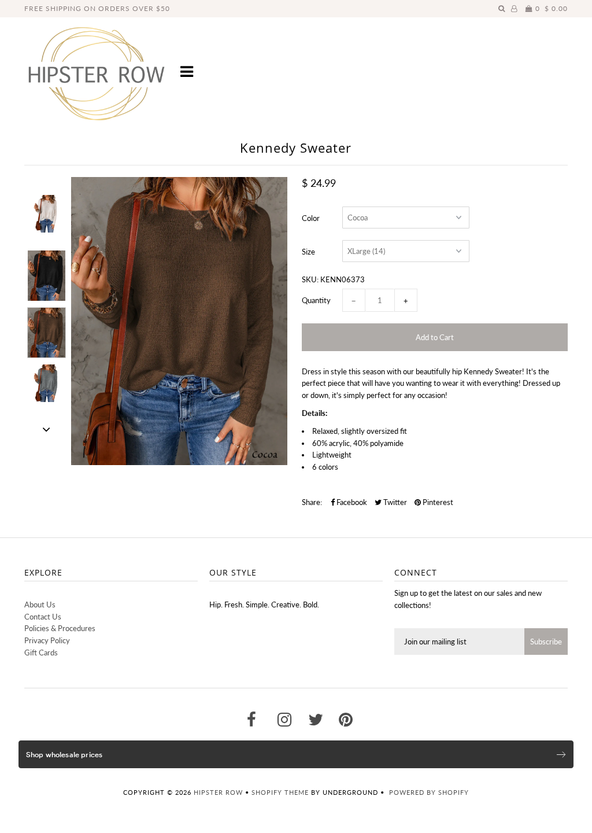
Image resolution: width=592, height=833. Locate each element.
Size (308, 251)
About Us (40, 604)
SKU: (310, 279)
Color (311, 218)
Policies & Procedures (59, 628)
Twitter (394, 502)
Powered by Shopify (429, 792)
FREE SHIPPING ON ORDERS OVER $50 (97, 8)
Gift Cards (41, 652)
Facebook (351, 502)
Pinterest (437, 502)
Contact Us (42, 616)
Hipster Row (218, 792)
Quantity (316, 300)
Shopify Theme (280, 792)
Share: (312, 502)
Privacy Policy (47, 640)
